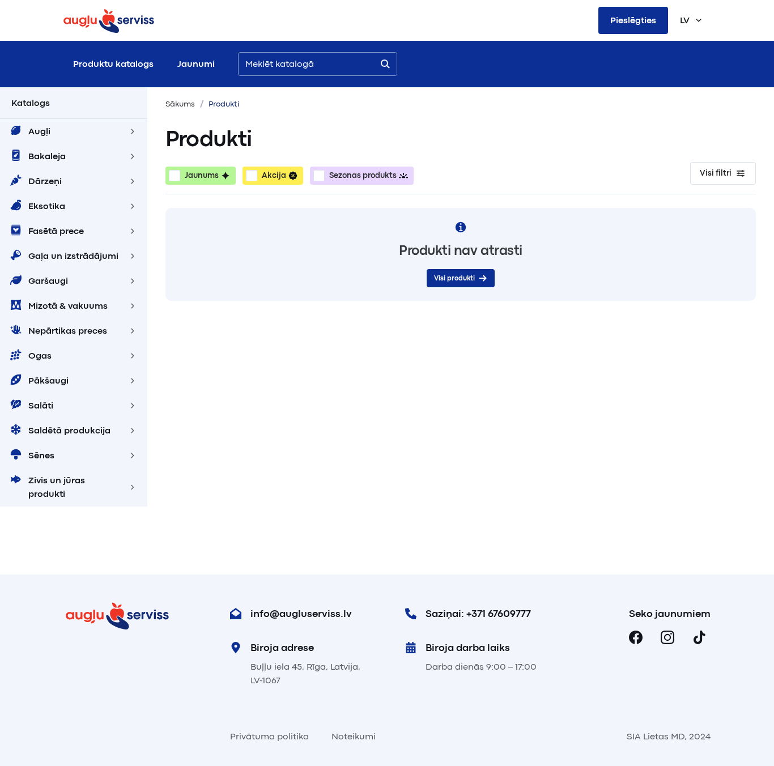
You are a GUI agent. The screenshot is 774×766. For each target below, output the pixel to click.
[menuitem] (73, 131)
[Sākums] (108, 20)
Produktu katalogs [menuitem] (113, 64)
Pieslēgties (633, 20)
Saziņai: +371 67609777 (478, 613)
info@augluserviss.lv (301, 613)
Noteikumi (353, 736)
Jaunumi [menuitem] (196, 64)
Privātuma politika (269, 736)
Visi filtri (716, 173)
